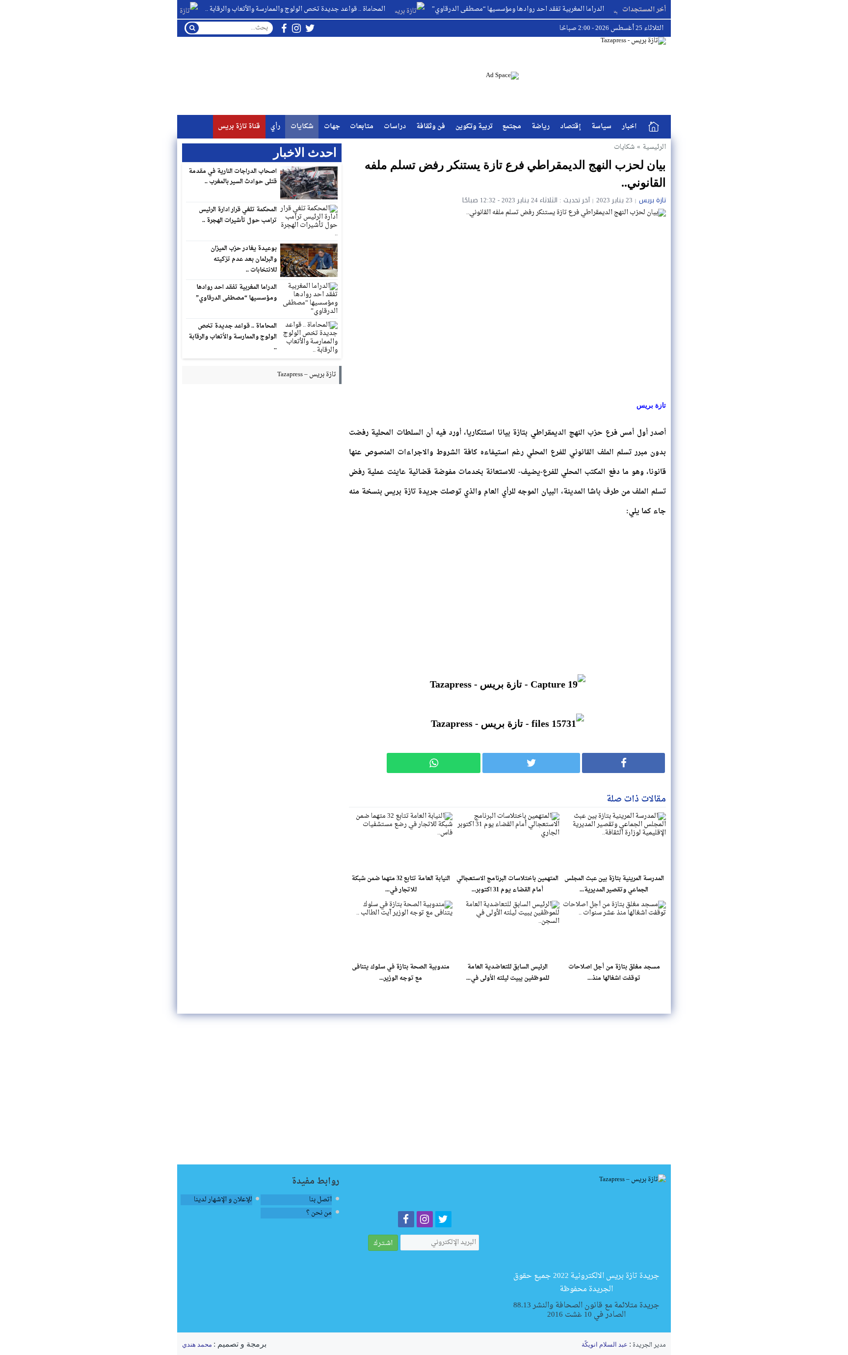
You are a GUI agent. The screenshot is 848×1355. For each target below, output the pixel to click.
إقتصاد (570, 126)
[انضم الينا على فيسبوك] (284, 28)
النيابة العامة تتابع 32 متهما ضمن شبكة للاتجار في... (400, 884)
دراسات (395, 126)
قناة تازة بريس (239, 126)
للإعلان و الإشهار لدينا (223, 1199)
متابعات (361, 126)
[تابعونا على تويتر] (310, 28)
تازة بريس (652, 200)
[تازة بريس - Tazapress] (592, 76)
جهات (332, 126)
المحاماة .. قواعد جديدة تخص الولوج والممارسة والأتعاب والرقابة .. (319, 9)
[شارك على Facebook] (623, 763)
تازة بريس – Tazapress (306, 374)
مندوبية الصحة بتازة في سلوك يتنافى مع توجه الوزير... (401, 973)
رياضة (540, 126)
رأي (275, 126)
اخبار (629, 126)
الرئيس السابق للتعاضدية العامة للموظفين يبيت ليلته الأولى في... (507, 973)
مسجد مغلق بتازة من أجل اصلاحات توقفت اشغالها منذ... (614, 973)
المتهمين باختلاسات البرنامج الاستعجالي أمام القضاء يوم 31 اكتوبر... (507, 884)
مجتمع (512, 126)
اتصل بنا (320, 1199)
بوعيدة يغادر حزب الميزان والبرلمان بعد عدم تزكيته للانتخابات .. (244, 259)
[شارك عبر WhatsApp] (433, 763)
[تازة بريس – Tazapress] (586, 1222)
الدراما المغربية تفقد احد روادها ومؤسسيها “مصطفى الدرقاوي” (542, 9)
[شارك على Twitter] (531, 763)
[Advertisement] (507, 595)
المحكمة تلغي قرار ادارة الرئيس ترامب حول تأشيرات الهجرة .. (238, 215)
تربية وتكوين (474, 126)
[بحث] (192, 28)
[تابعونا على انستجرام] (296, 28)
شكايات (302, 126)
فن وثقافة (430, 126)
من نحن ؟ (319, 1213)
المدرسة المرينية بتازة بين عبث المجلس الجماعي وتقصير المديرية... (614, 884)
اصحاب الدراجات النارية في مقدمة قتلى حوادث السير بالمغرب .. (232, 177)
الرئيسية (653, 126)
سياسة (601, 126)
